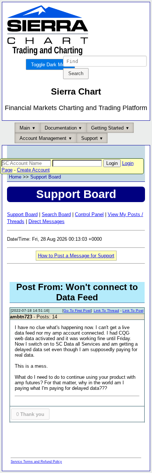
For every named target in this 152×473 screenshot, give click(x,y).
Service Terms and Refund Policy (36, 461)
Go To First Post (77, 310)
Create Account (33, 170)
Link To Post (133, 310)
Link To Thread (106, 310)
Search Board (56, 214)
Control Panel (89, 214)
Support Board (45, 177)
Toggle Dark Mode (50, 64)
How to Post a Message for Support (76, 255)
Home (15, 177)
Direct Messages (46, 221)
